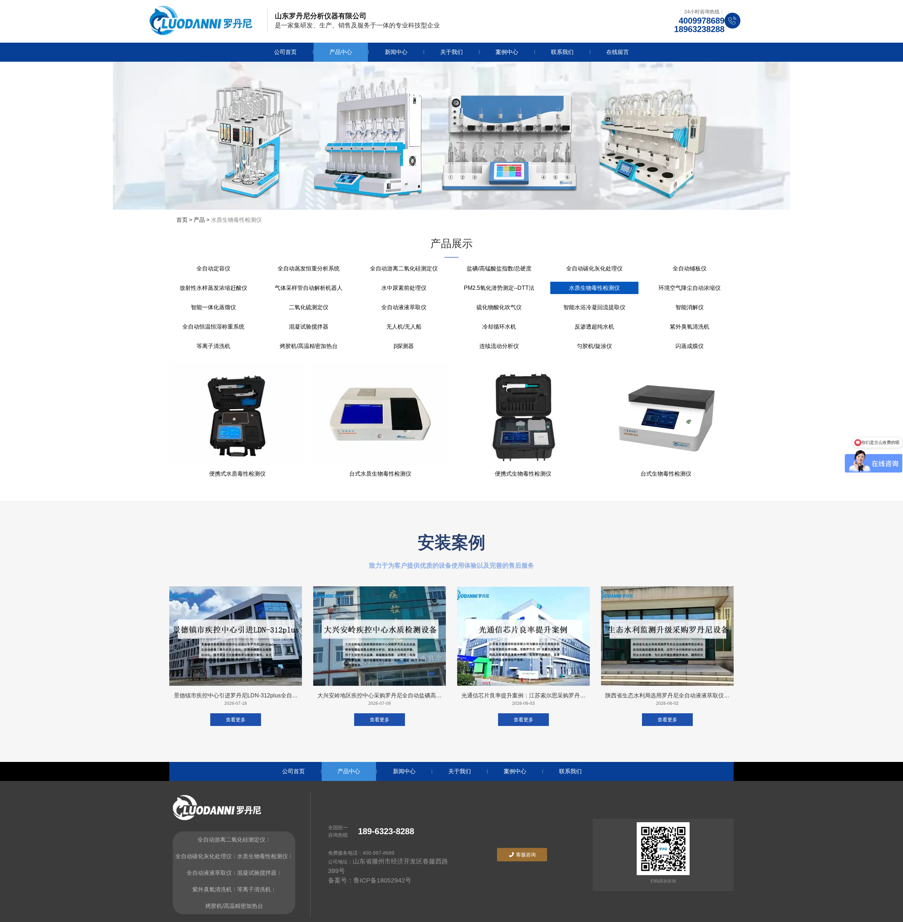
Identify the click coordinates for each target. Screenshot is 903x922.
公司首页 (285, 52)
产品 (199, 220)
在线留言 (617, 52)
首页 (182, 220)
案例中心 (507, 52)
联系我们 (562, 52)
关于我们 (451, 52)
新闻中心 (396, 52)
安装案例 (451, 542)
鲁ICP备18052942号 (382, 880)
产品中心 (340, 52)
